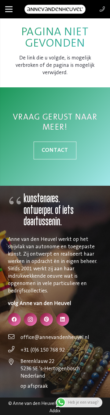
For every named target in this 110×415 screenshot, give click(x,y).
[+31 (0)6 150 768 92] (14, 350)
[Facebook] (14, 319)
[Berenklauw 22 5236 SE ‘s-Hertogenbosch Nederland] (14, 362)
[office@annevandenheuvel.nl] (14, 337)
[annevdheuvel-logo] (54, 9)
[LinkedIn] (62, 319)
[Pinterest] (46, 319)
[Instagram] (30, 319)
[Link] (102, 9)
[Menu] (8, 9)
